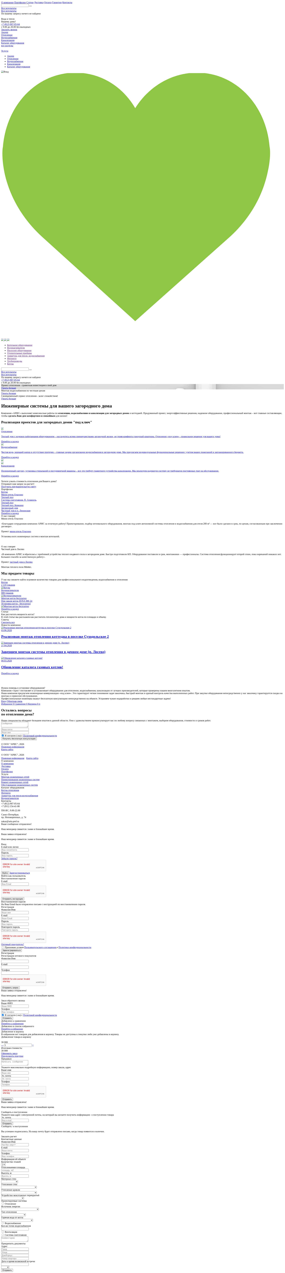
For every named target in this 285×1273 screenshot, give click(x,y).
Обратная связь (14, 701)
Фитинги (11, 358)
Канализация (13, 64)
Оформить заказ (9, 1053)
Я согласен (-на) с (31, 735)
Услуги (4, 51)
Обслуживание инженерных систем (19, 785)
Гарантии (57, 2)
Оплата (48, 2)
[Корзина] (5, 340)
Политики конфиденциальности (74, 947)
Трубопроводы (14, 361)
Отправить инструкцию (12, 899)
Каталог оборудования (18, 66)
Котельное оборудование (19, 345)
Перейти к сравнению (12, 1023)
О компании (7, 2)
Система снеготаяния (15, 1235)
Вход (3, 701)
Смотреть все (8, 622)
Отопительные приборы (19, 353)
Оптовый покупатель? (12, 944)
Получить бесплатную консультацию (19, 739)
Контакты (67, 2)
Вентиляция (11, 1232)
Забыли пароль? (9, 858)
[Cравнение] (2, 340)
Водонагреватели (16, 348)
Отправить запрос (10, 988)
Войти (5, 873)
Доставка (38, 2)
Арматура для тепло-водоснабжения (19, 795)
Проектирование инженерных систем (20, 779)
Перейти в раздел (10, 513)
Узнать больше (8, 388)
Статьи (30, 2)
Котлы (10, 364)
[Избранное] (142, 337)
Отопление (12, 58)
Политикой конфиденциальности (40, 735)
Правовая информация (12, 747)
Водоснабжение (15, 61)
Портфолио (20, 2)
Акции (10, 56)
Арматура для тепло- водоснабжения (26, 356)
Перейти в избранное (12, 1029)
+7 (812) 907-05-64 (10, 24)
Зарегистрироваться (20, 873)
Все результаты (8, 8)
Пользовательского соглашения (40, 947)
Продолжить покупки (12, 1056)
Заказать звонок (9, 29)
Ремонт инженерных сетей (14, 782)
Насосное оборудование (19, 350)
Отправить (7, 1018)
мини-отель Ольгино (20, 531)
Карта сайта (7, 749)
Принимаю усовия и (48, 947)
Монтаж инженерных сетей (15, 777)
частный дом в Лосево (21, 562)
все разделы (7, 45)
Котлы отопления (10, 790)
